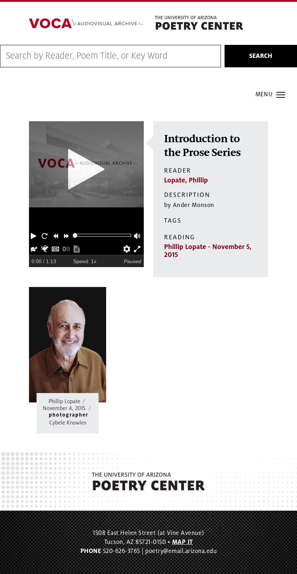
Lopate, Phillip (186, 180)
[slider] (75, 235)
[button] (34, 235)
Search (260, 56)
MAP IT (182, 542)
